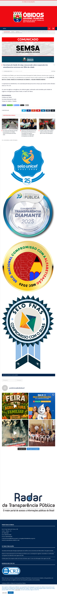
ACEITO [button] (11, 592)
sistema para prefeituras (20, 578)
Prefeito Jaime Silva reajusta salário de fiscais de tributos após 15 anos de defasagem (46, 132)
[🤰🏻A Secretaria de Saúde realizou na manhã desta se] (42, 433)
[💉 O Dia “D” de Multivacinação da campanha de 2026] (42, 406)
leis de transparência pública (25, 580)
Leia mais (17, 589)
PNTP (8, 583)
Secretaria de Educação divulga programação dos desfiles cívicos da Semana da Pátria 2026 (10, 132)
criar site (11, 578)
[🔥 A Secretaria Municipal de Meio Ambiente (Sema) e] (15, 433)
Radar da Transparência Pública (18, 583)
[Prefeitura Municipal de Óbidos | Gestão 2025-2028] (28, 17)
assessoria (36, 578)
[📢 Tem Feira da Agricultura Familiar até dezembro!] (15, 406)
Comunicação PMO (8, 71)
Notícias (53, 71)
